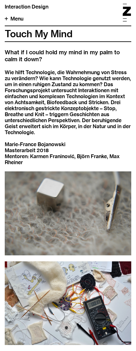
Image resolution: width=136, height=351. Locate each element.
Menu (16, 19)
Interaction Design (26, 6)
